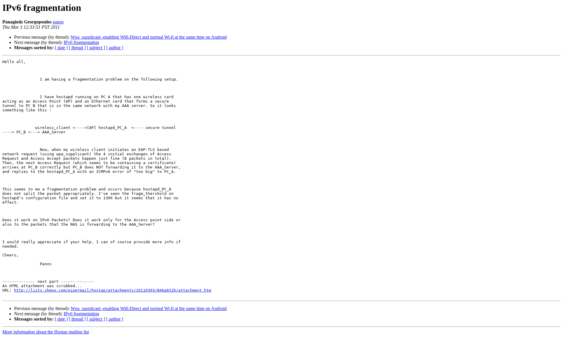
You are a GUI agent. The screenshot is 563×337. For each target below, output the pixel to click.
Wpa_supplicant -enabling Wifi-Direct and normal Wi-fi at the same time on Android (149, 37)
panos (58, 21)
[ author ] (114, 47)
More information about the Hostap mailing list (45, 331)
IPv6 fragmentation (81, 42)
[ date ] (61, 47)
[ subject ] (96, 47)
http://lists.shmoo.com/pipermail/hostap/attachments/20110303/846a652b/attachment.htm (112, 290)
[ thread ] (77, 47)
